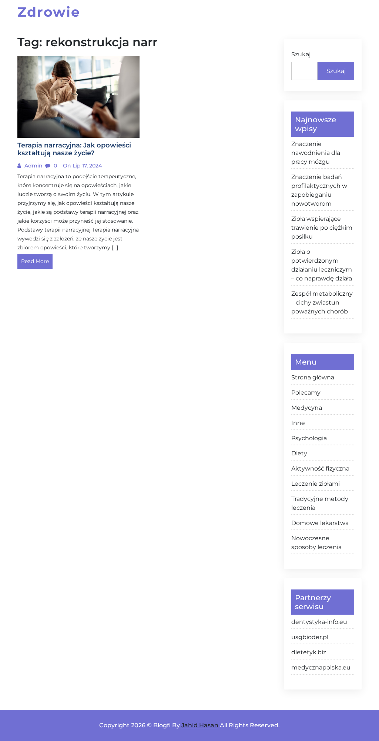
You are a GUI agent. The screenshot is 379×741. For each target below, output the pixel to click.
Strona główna (312, 377)
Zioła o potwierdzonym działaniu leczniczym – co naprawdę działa (321, 265)
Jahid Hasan (199, 725)
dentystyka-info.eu (319, 621)
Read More (35, 261)
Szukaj (301, 54)
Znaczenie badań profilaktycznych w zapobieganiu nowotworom (319, 190)
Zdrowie (48, 12)
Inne (298, 422)
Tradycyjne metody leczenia (319, 503)
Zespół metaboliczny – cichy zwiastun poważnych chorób (322, 302)
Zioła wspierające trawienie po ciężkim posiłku (321, 227)
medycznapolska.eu (321, 667)
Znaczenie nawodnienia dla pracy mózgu (315, 152)
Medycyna (306, 407)
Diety (299, 453)
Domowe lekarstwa (320, 522)
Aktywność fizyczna (320, 468)
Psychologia (309, 438)
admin (33, 165)
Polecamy (306, 392)
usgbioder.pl (309, 637)
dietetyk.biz (308, 652)
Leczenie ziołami (315, 483)
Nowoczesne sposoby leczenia (316, 543)
